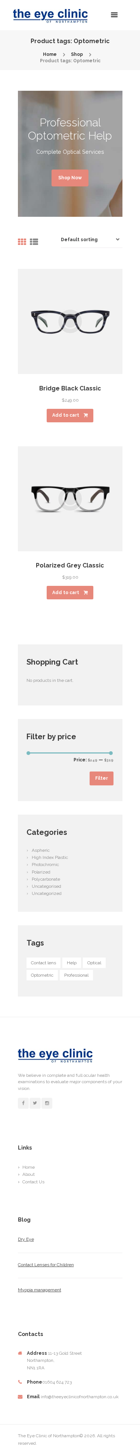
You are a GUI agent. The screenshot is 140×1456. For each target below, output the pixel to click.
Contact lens (43, 962)
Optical (94, 962)
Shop (77, 54)
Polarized (41, 872)
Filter (101, 778)
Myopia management (39, 1289)
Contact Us (33, 1181)
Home (50, 54)
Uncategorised (46, 886)
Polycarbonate (46, 879)
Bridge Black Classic (70, 388)
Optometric (42, 975)
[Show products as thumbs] (22, 242)
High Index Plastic (50, 857)
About (28, 1174)
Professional (76, 975)
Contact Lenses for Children (46, 1264)
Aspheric (41, 850)
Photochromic (45, 864)
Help (72, 962)
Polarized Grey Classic (70, 565)
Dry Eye (26, 1239)
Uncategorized (47, 893)
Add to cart (65, 415)
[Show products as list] (34, 242)
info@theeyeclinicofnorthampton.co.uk (80, 1396)
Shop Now (70, 177)
